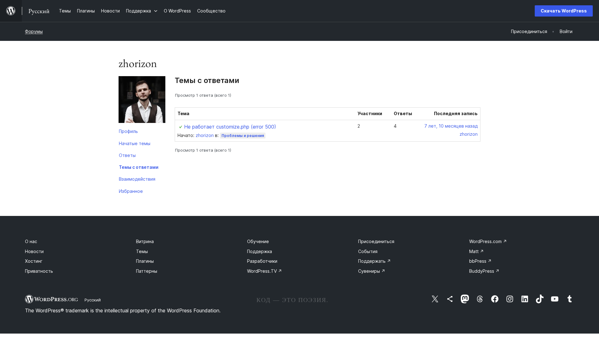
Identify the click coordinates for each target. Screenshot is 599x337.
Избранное (131, 191)
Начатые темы (134, 143)
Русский (93, 299)
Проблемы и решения (243, 135)
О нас (31, 241)
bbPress (480, 261)
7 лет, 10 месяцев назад (451, 126)
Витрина (145, 241)
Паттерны (146, 271)
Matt (476, 251)
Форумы (34, 31)
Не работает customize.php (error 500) (230, 127)
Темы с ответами (138, 167)
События (367, 251)
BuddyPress (484, 271)
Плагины (145, 261)
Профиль (128, 131)
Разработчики (262, 261)
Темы (142, 251)
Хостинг (33, 261)
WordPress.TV (264, 271)
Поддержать (374, 261)
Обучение (258, 241)
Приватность (39, 271)
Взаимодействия (137, 179)
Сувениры (371, 271)
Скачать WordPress (564, 10)
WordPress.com (488, 241)
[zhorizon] (142, 100)
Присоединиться (376, 241)
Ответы (127, 155)
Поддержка (259, 251)
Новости (34, 251)
